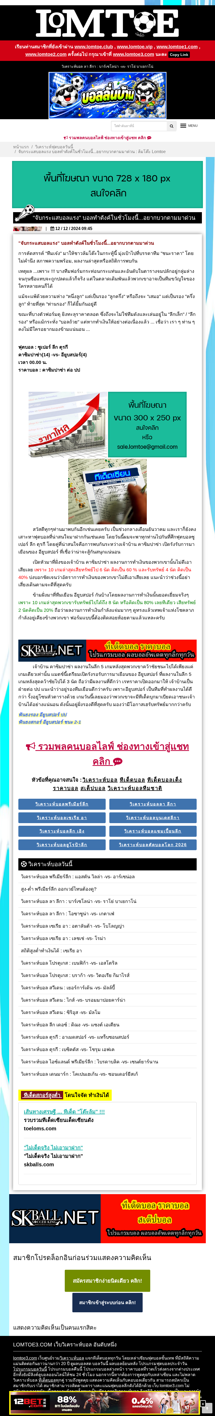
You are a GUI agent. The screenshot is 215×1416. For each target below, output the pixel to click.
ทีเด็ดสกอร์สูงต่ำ (42, 1095)
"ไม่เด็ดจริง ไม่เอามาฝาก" (53, 1148)
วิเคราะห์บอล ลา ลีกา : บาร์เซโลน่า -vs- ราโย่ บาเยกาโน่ (107, 66)
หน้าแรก (21, 147)
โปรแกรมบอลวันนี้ (30, 1369)
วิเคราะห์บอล (72, 1358)
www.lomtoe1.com (177, 46)
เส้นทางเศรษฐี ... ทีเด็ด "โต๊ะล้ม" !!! (64, 1112)
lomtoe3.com (25, 1358)
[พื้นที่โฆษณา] (147, 425)
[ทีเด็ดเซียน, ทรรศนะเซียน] (107, 492)
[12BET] (104, 1403)
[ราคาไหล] (68, 425)
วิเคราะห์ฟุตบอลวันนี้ (54, 147)
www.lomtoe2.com (46, 54)
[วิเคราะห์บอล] (107, 185)
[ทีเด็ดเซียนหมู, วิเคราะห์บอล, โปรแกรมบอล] (107, 1219)
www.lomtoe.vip (135, 46)
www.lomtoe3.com (133, 54)
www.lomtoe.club (93, 46)
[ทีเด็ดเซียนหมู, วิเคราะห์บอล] (107, 651)
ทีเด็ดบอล (47, 1380)
